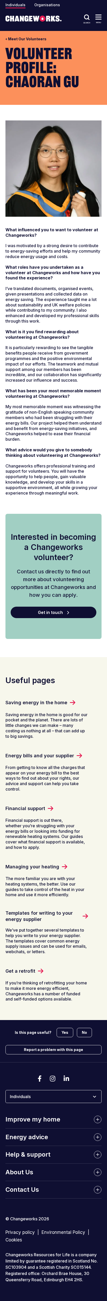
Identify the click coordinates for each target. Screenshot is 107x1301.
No (84, 1032)
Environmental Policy (63, 1232)
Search (86, 23)
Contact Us (22, 1189)
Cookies (13, 1240)
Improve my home (32, 1119)
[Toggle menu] (98, 17)
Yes (65, 1032)
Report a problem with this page (53, 1049)
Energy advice (26, 1137)
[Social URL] (40, 1078)
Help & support (27, 1154)
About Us (19, 1172)
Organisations (47, 5)
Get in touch (50, 612)
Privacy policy (20, 1232)
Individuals (15, 5)
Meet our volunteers (27, 39)
